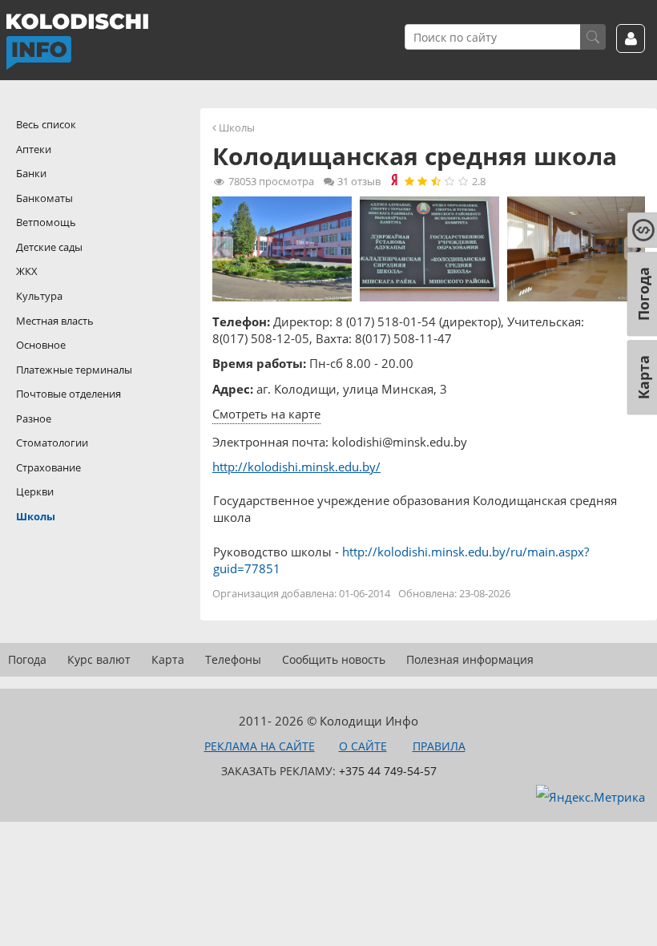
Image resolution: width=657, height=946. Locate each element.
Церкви (35, 491)
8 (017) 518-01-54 (386, 321)
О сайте (363, 746)
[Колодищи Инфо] (77, 42)
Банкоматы (44, 198)
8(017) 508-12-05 (260, 338)
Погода (27, 659)
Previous (222, 248)
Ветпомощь (46, 222)
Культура (39, 296)
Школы (237, 127)
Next (634, 248)
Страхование (48, 467)
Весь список (46, 124)
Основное (41, 345)
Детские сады (49, 247)
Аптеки (33, 149)
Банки (31, 173)
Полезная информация (470, 659)
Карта (167, 659)
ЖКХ (27, 271)
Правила (439, 746)
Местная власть (55, 320)
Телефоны (233, 659)
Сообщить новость (333, 659)
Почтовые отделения (68, 393)
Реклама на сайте (259, 746)
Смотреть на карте (266, 414)
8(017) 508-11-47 (403, 338)
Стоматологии (52, 442)
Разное (33, 418)
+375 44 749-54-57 (388, 770)
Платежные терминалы (74, 369)
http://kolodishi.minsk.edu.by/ (296, 467)
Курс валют (99, 659)
